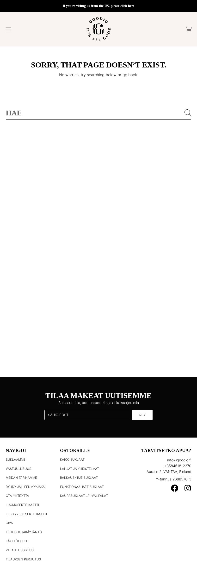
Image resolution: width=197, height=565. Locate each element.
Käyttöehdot (17, 541)
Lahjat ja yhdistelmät (79, 469)
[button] (8, 29)
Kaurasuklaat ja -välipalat (84, 496)
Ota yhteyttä (17, 496)
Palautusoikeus (20, 550)
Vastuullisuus (18, 469)
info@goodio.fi (179, 460)
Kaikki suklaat (72, 459)
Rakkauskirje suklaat (79, 477)
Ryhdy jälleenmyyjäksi (25, 487)
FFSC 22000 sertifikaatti (26, 514)
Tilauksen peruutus (23, 559)
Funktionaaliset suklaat (82, 487)
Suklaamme (15, 459)
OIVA (9, 523)
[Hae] (188, 112)
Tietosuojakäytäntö (24, 532)
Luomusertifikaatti (22, 505)
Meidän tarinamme (21, 477)
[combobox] (98, 113)
